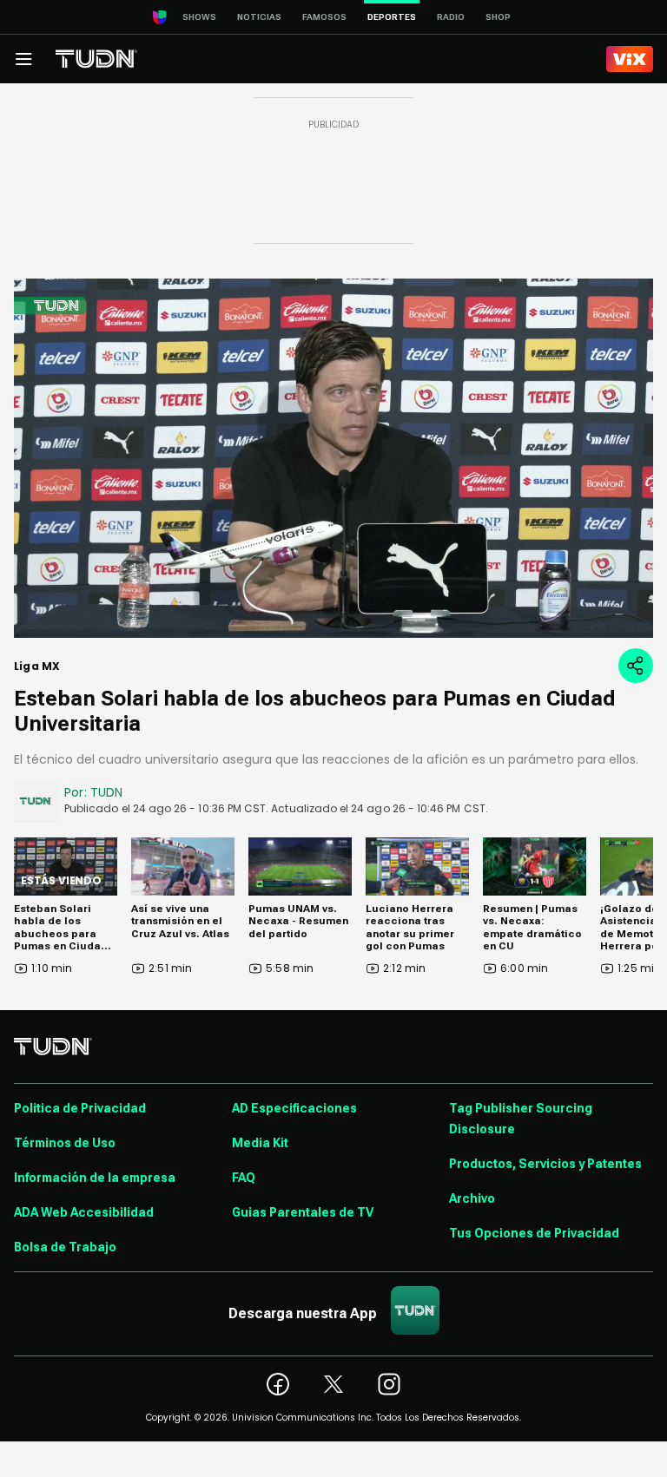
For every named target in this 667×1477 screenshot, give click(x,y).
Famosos (324, 17)
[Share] (635, 665)
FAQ (243, 1178)
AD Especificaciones (294, 1108)
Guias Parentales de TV (302, 1212)
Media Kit (260, 1143)
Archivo (472, 1198)
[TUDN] (96, 59)
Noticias (259, 17)
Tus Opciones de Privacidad (534, 1233)
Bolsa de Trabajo (65, 1247)
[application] (333, 458)
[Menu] (23, 59)
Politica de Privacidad (80, 1108)
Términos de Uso (65, 1143)
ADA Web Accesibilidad (84, 1212)
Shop (498, 17)
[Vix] (629, 59)
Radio (451, 17)
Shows (199, 17)
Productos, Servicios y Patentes (545, 1164)
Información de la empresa (94, 1178)
